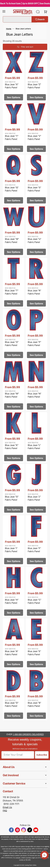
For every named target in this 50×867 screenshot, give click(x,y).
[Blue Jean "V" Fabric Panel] (36, 128)
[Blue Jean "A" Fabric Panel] (13, 643)
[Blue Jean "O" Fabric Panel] (13, 334)
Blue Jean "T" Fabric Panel (11, 292)
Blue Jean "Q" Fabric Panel (11, 189)
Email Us (7, 807)
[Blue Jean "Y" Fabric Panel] (13, 128)
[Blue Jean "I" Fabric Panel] (13, 540)
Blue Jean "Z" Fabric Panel (34, 86)
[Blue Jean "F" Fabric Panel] (36, 540)
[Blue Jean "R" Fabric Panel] (36, 283)
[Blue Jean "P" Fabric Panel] (36, 334)
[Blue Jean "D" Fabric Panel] (13, 695)
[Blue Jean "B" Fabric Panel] (36, 695)
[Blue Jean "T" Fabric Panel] (13, 283)
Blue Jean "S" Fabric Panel (34, 189)
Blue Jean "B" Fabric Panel (34, 704)
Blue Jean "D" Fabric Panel (11, 704)
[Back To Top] (46, 863)
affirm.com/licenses (6, 857)
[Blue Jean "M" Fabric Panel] (13, 386)
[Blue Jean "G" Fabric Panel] (13, 489)
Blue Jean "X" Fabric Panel (11, 86)
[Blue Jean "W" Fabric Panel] (13, 231)
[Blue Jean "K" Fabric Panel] (13, 437)
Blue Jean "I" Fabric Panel (11, 550)
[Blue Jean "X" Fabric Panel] (13, 76)
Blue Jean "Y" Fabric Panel (11, 137)
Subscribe (41, 755)
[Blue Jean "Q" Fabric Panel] (13, 179)
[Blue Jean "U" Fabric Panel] (36, 231)
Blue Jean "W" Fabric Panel (12, 241)
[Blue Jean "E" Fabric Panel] (36, 643)
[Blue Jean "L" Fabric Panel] (36, 437)
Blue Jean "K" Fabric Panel (11, 447)
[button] (4, 12)
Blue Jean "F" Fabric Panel (34, 550)
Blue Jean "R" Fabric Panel (34, 292)
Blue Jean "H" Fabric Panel (11, 601)
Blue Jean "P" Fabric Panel (34, 344)
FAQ (5, 810)
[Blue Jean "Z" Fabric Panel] (36, 76)
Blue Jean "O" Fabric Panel (11, 344)
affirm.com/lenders (37, 849)
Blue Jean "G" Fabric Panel (11, 498)
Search (41, 19)
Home (8, 29)
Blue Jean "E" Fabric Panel (34, 653)
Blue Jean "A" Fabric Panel (11, 653)
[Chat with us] (38, 12)
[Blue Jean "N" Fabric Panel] (36, 386)
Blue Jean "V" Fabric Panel (34, 137)
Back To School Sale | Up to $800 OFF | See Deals (25, 3)
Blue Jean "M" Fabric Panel (12, 395)
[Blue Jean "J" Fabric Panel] (36, 489)
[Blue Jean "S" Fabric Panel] (36, 179)
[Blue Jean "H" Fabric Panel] (13, 592)
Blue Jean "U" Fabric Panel (34, 241)
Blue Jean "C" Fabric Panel (34, 601)
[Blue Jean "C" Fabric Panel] (36, 592)
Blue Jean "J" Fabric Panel (34, 498)
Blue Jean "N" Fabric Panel (34, 395)
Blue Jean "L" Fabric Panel (34, 447)
